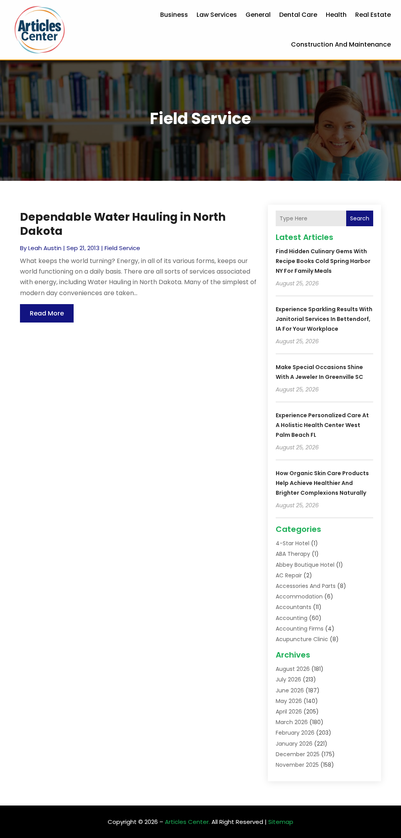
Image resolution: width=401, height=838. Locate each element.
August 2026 (293, 669)
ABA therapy (293, 554)
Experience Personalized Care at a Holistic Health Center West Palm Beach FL (322, 425)
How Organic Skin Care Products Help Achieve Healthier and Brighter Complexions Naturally (322, 483)
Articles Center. (187, 822)
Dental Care (298, 14)
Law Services (217, 14)
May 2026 (289, 701)
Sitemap (280, 822)
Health (336, 14)
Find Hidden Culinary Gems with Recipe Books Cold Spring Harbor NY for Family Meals (323, 261)
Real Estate (373, 14)
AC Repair (289, 575)
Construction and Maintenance (341, 44)
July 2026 (288, 679)
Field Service (122, 248)
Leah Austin (44, 248)
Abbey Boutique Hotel (305, 565)
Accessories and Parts (306, 586)
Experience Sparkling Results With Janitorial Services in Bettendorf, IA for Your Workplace (324, 319)
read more (47, 313)
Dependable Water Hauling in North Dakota (123, 224)
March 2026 (292, 722)
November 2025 (297, 765)
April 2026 (289, 711)
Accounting (291, 618)
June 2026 (290, 690)
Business (174, 14)
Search (359, 218)
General (258, 14)
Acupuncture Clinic (302, 639)
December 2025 (298, 754)
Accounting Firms (299, 629)
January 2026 (294, 744)
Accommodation (299, 596)
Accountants (293, 607)
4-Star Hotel (292, 543)
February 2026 (295, 733)
